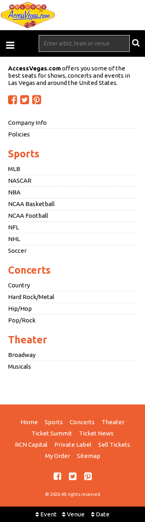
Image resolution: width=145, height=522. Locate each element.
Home (29, 422)
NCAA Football (28, 215)
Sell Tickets (114, 444)
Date (102, 514)
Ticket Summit (51, 433)
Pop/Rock (21, 320)
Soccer (17, 250)
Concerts (29, 270)
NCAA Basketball (31, 203)
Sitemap (88, 455)
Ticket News (96, 433)
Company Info (27, 122)
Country (19, 285)
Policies (19, 134)
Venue (75, 514)
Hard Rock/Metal (31, 296)
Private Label (72, 444)
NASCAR (19, 180)
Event (48, 514)
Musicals (19, 366)
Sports (23, 153)
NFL (13, 227)
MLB (14, 168)
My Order (57, 455)
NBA (14, 192)
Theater (27, 339)
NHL (14, 238)
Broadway (21, 354)
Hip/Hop (20, 308)
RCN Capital (31, 444)
